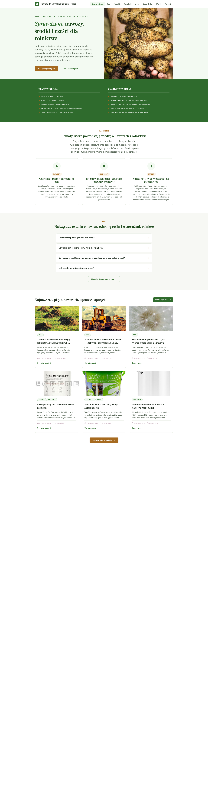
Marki (158, 4)
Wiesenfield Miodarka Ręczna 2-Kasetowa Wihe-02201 (148, 406)
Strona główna (97, 4)
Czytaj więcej (43, 363)
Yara (99, 400)
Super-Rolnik (148, 4)
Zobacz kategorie (70, 69)
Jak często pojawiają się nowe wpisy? (76, 268)
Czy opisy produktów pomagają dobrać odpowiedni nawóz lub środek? (92, 258)
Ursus (137, 4)
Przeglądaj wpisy (45, 69)
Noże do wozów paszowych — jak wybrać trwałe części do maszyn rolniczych (148, 343)
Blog (108, 4)
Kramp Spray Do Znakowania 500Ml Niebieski (56, 406)
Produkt (52, 400)
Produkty (117, 4)
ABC (40, 335)
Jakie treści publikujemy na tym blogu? (77, 238)
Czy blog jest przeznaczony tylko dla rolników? (81, 248)
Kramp (42, 400)
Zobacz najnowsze (161, 299)
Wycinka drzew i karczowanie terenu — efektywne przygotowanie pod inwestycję (102, 343)
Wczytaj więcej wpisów (102, 440)
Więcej (168, 4)
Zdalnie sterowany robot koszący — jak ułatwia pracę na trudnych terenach (55, 343)
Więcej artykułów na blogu (102, 279)
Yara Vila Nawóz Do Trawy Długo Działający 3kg (101, 406)
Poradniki (127, 4)
